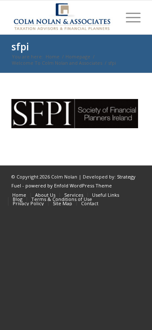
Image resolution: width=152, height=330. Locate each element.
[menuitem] (109, 17)
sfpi (20, 46)
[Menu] (129, 17)
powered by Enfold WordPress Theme (68, 185)
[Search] (109, 17)
